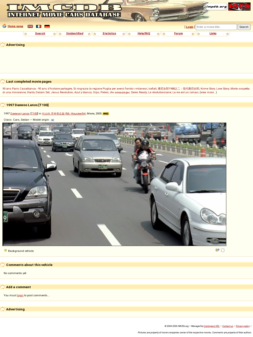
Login (189, 27)
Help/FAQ (144, 33)
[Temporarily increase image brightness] (217, 249)
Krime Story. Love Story (215, 88)
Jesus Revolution (62, 92)
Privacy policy (243, 326)
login (20, 295)
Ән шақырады (119, 92)
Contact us (227, 326)
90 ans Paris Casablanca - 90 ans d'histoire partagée (37, 88)
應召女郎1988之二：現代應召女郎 (178, 88)
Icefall (152, 88)
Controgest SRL (212, 326)
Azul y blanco (82, 92)
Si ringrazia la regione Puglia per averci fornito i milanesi (110, 88)
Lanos (25, 113)
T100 (34, 113)
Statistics (109, 33)
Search (40, 33)
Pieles (104, 92)
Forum (178, 33)
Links (213, 33)
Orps (96, 92)
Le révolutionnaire (159, 92)
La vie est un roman (185, 92)
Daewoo (15, 113)
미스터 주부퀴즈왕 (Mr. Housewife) (64, 113)
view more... (208, 92)
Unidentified (74, 33)
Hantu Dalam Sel (38, 92)
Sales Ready (139, 92)
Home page (15, 26)
